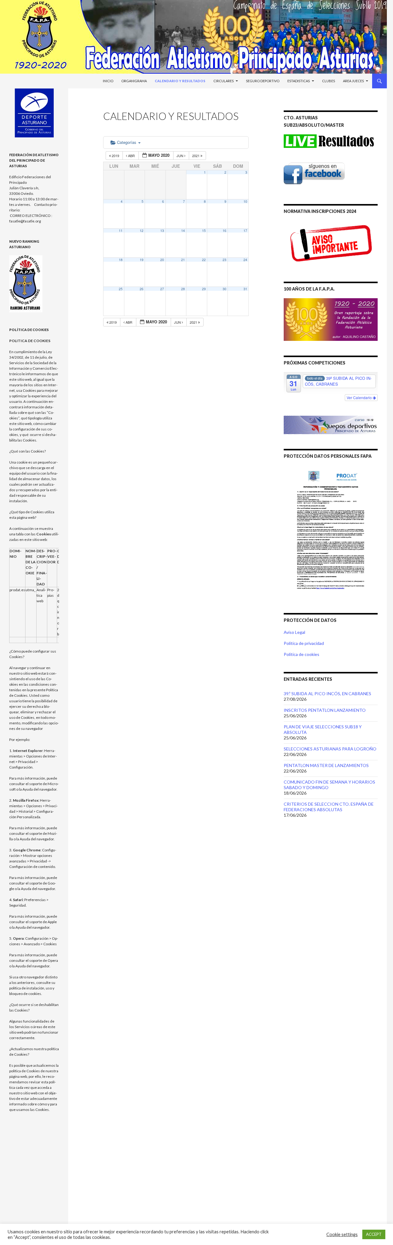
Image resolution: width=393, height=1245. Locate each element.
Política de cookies (301, 654)
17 (245, 230)
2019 (115, 155)
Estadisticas (298, 81)
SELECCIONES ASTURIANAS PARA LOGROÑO (330, 748)
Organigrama (134, 81)
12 (141, 230)
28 (183, 289)
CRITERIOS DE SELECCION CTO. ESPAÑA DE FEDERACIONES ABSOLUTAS (329, 806)
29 (204, 289)
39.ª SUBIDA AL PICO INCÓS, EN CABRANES (327, 693)
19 (141, 259)
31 (245, 289)
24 (245, 259)
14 (183, 230)
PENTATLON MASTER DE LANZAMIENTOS (326, 765)
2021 (196, 155)
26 (141, 289)
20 (162, 259)
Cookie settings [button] (342, 1234)
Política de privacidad (304, 643)
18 (121, 259)
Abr (131, 155)
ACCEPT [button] (374, 1234)
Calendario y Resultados (180, 81)
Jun (180, 155)
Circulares (223, 81)
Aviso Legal (294, 632)
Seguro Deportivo (262, 81)
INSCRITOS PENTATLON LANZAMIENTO (325, 710)
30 (224, 289)
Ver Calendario (360, 397)
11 (121, 230)
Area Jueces (353, 81)
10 (245, 201)
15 (204, 230)
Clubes (328, 81)
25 (121, 289)
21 (183, 259)
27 (162, 289)
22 (204, 259)
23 (224, 259)
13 (162, 230)
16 (224, 230)
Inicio (108, 81)
